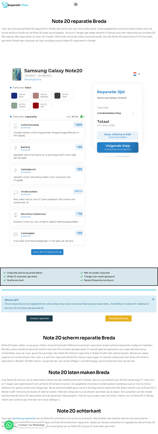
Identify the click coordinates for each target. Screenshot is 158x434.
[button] (75, 4)
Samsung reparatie (24, 418)
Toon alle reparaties (46, 252)
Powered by (117, 156)
